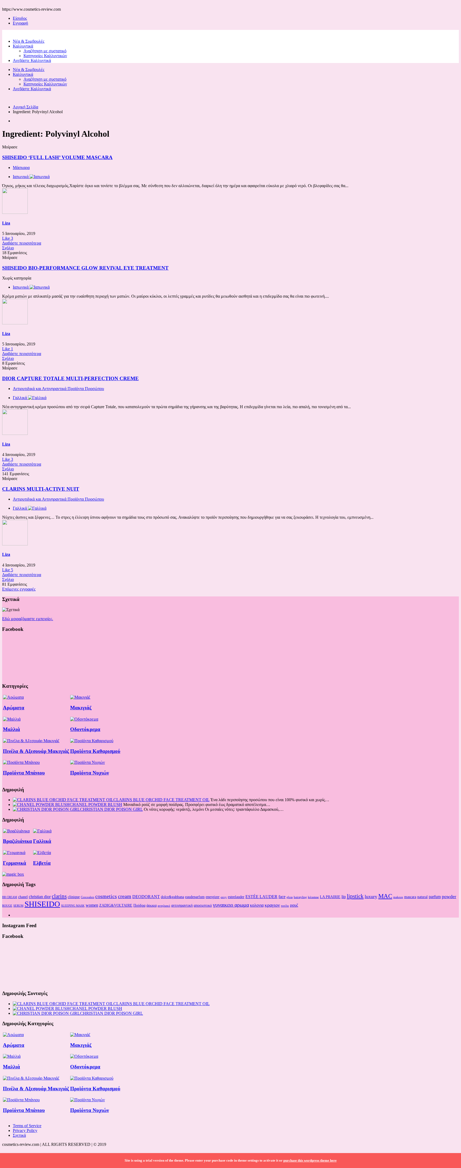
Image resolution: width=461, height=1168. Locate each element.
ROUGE (7, 905)
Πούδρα (139, 905)
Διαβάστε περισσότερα (21, 243)
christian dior (40, 896)
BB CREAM (9, 897)
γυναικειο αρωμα (231, 905)
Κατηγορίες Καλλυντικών (45, 55)
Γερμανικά (14, 863)
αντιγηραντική (182, 905)
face (282, 896)
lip (343, 896)
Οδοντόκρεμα (85, 729)
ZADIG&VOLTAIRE (115, 905)
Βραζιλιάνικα (17, 841)
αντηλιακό (164, 905)
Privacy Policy (25, 1130)
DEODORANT (146, 896)
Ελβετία (42, 863)
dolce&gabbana (172, 897)
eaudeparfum (195, 897)
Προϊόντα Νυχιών (89, 773)
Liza (6, 223)
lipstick (355, 896)
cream (124, 896)
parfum (435, 896)
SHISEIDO (42, 904)
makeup (398, 897)
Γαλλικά (42, 841)
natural (422, 897)
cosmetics (106, 896)
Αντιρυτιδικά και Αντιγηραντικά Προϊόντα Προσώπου (58, 388)
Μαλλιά (11, 729)
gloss (290, 897)
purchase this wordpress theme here (310, 1160)
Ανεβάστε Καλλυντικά (32, 60)
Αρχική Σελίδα (25, 107)
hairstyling (300, 897)
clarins (59, 896)
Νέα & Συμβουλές (28, 41)
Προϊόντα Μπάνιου (24, 773)
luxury (371, 896)
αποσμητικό (203, 905)
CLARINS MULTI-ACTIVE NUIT (40, 489)
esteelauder (236, 897)
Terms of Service (27, 1125)
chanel (23, 897)
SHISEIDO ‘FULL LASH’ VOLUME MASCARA (57, 157)
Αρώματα (13, 707)
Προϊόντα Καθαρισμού (95, 751)
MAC (385, 895)
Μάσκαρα (21, 167)
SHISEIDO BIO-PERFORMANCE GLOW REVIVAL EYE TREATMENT (85, 268)
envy (224, 897)
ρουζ (294, 905)
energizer (213, 897)
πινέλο (285, 905)
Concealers (87, 897)
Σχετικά (19, 1135)
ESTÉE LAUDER (261, 896)
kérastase (313, 897)
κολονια (257, 905)
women (92, 905)
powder (449, 896)
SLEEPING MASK (73, 905)
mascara (410, 897)
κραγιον (272, 905)
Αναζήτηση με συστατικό (44, 51)
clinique (74, 897)
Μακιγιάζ (81, 707)
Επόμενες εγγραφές (18, 589)
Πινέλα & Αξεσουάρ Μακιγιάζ (36, 751)
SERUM (18, 905)
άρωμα (151, 905)
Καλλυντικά (23, 46)
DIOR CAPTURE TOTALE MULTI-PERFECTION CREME (70, 378)
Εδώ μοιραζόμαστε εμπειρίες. (27, 618)
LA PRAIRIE (330, 897)
